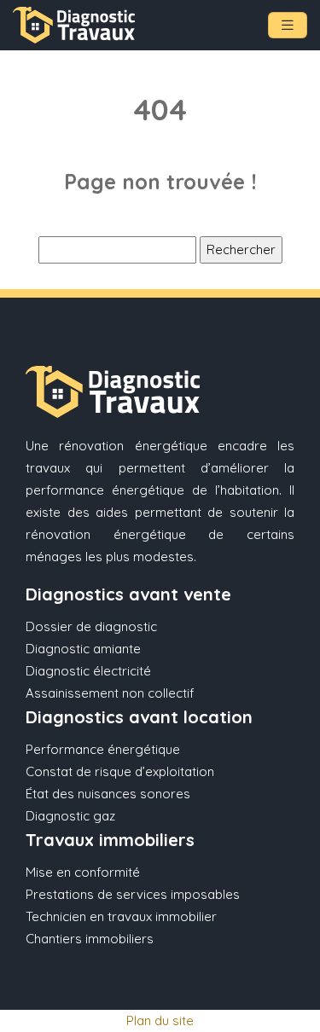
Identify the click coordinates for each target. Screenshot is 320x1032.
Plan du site (160, 1020)
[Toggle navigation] (287, 25)
